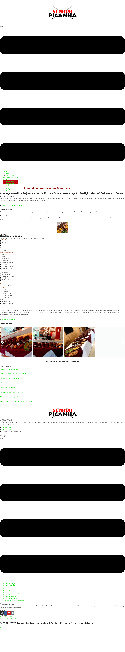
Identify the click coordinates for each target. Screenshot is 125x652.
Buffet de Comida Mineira (11, 591)
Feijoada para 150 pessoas (8, 383)
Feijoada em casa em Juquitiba (9, 378)
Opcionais (9, 191)
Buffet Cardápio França (10, 598)
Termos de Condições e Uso (8, 619)
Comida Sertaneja (11, 183)
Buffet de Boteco (8, 589)
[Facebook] (5, 613)
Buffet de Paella (8, 595)
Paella (7, 185)
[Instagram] (2, 613)
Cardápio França (11, 189)
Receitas (8, 183)
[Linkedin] (12, 613)
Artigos (8, 181)
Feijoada (8, 177)
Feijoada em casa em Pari (8, 387)
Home (5, 171)
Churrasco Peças (11, 175)
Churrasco (6, 173)
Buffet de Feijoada (8, 587)
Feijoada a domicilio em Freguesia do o (12, 392)
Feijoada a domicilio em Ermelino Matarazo (13, 374)
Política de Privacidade (7, 617)
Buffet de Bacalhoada (9, 597)
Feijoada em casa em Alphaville (9, 397)
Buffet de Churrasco (9, 583)
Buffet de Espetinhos (9, 585)
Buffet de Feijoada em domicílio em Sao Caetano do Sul (17, 401)
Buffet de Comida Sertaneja (11, 593)
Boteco (8, 179)
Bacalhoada (9, 187)
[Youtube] (9, 613)
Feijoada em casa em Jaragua (9, 369)
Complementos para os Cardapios (13, 600)
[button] (62, 98)
